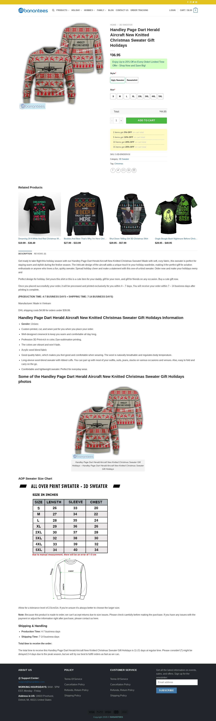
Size (112, 89)
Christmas (118, 164)
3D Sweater (125, 25)
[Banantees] (33, 10)
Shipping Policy (72, 695)
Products (61, 10)
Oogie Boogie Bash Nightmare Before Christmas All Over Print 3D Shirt (176, 238)
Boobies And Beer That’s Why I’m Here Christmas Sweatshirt (85, 238)
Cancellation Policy (74, 684)
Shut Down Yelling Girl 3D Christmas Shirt (128, 238)
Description (25, 254)
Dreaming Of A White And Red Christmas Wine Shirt (39, 238)
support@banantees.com (31, 682)
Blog (111, 10)
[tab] (25, 254)
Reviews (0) (40, 254)
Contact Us (122, 10)
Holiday (75, 10)
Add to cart (146, 120)
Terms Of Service (73, 679)
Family (100, 10)
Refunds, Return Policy (76, 690)
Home (113, 25)
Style (113, 73)
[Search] (53, 10)
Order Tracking (139, 10)
